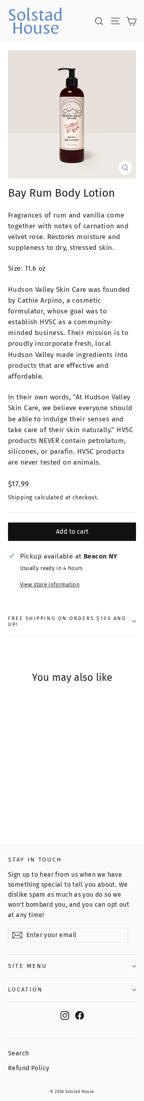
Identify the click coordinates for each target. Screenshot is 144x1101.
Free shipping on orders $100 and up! (67, 621)
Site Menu (27, 965)
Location (25, 989)
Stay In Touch (35, 859)
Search (18, 1053)
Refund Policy (29, 1068)
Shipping (20, 497)
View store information (50, 584)
